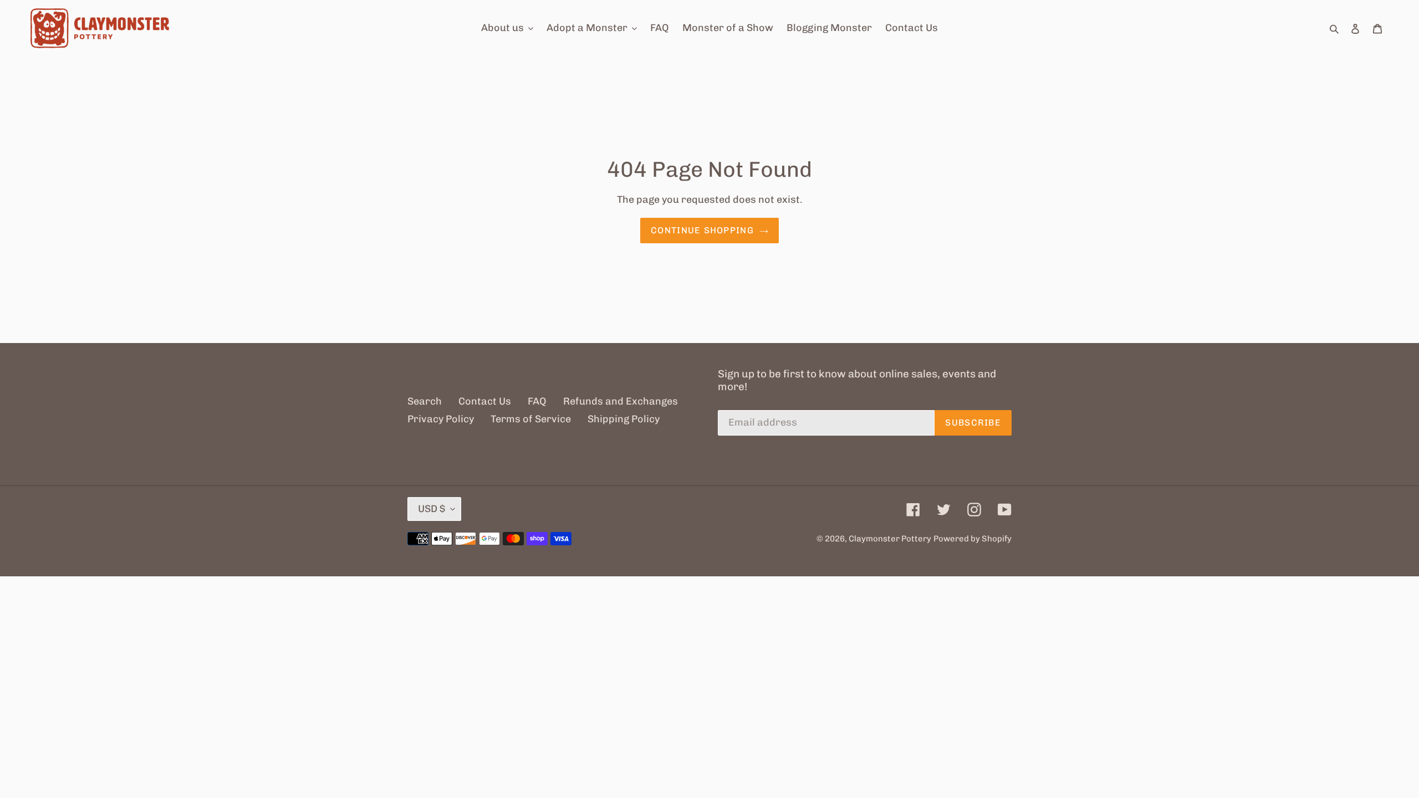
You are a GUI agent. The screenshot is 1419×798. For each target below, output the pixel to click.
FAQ (537, 401)
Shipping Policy (624, 419)
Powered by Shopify (972, 539)
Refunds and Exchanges (620, 401)
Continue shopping (702, 230)
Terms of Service (531, 419)
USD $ (431, 509)
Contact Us (484, 401)
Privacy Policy (440, 419)
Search (424, 401)
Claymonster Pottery (890, 539)
